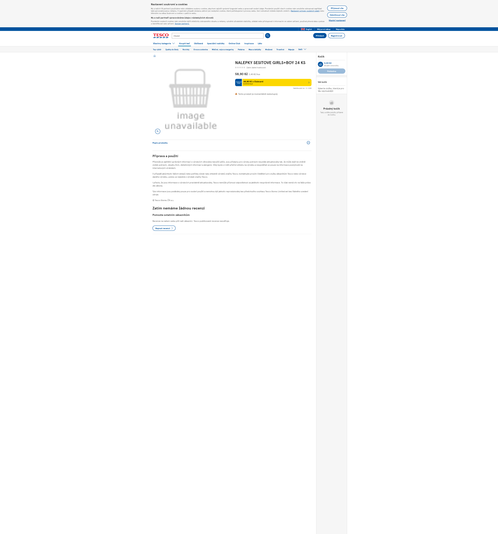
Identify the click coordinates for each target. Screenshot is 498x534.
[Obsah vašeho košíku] (320, 64)
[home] (155, 56)
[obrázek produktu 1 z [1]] (191, 98)
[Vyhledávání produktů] (267, 35)
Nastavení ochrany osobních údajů (305, 10)
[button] (306, 29)
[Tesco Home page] (161, 35)
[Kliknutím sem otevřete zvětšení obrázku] (157, 131)
